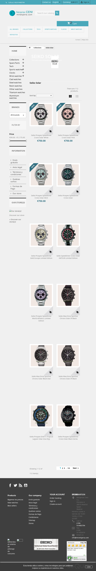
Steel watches (15, 82)
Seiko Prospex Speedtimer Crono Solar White (41, 136)
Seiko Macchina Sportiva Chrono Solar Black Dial (41, 377)
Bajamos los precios (15, 499)
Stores (31, 523)
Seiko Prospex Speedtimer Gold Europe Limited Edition (41, 257)
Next (76, 468)
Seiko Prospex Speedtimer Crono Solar (68, 196)
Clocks (64, 29)
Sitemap (32, 520)
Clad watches (15, 79)
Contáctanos (33, 517)
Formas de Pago (16, 187)
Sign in (52, 501)
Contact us (46, 2)
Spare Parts (14, 63)
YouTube (25, 485)
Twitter (15, 485)
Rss (20, 485)
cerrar (89, 566)
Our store (16, 193)
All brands (14, 29)
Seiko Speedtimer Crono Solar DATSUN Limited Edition (68, 257)
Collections (27, 29)
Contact (77, 40)
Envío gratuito (14, 161)
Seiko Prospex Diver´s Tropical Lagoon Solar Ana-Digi (41, 437)
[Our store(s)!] (15, 211)
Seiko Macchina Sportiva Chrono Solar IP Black (68, 317)
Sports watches (51, 29)
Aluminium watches (14, 97)
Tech (38, 29)
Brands (15, 107)
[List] (77, 96)
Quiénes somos (15, 180)
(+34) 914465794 (81, 524)
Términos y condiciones (16, 173)
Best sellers (12, 506)
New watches (13, 502)
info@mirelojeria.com (80, 538)
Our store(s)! (18, 202)
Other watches (15, 89)
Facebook (10, 485)
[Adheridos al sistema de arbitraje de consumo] (12, 546)
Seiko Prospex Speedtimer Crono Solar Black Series (68, 437)
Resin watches (15, 86)
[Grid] (70, 96)
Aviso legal (17, 167)
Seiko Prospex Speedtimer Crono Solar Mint (41, 196)
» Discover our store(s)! (15, 220)
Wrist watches (76, 29)
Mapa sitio (85, 40)
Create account (56, 504)
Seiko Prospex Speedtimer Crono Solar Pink (68, 136)
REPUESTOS (14, 35)
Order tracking (55, 498)
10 (69, 468)
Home (14, 51)
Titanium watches (17, 92)
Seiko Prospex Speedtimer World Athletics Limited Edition (41, 318)
